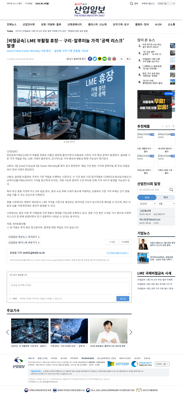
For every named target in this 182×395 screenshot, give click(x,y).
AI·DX (158, 24)
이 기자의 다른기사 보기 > (118, 252)
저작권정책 (74, 358)
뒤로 (113, 241)
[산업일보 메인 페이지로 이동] (89, 9)
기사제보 (28, 3)
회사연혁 (54, 358)
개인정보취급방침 (87, 358)
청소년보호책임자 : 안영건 (106, 358)
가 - (122, 58)
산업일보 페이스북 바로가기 (22, 242)
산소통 (171, 24)
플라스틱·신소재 (97, 24)
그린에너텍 (145, 210)
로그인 (123, 298)
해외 (166, 197)
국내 (147, 197)
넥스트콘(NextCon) (149, 219)
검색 (136, 3)
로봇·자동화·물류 (51, 24)
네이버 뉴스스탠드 (14, 3)
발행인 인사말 (42, 358)
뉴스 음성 (74, 58)
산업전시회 (29, 24)
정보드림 (147, 358)
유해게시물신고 (148, 3)
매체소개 (31, 358)
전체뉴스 (11, 24)
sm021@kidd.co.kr (34, 252)
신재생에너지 (74, 24)
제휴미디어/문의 (125, 358)
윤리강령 (64, 358)
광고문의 (137, 358)
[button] (109, 59)
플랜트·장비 (142, 24)
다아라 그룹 (161, 363)
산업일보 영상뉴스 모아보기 (22, 236)
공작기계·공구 (121, 24)
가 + (128, 58)
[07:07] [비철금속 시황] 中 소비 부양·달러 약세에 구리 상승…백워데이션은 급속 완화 (51, 31)
